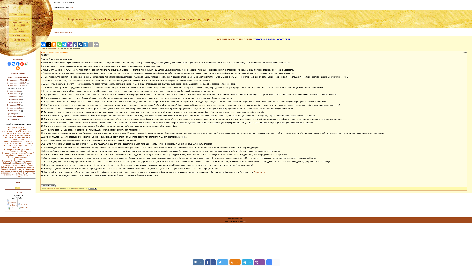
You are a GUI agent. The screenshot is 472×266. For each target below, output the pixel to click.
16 (58, 48)
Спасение (12, 167)
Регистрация (64, 32)
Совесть (30, 173)
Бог (22, 171)
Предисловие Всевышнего (17, 77)
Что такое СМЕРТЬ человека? (18, 137)
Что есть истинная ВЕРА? (18, 133)
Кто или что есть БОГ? (17, 128)
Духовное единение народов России (16, 153)
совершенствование (25, 167)
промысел (6, 165)
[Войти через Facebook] (18, 64)
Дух (24, 173)
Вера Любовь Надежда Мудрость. (109, 19)
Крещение (19, 169)
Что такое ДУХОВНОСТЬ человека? (17, 132)
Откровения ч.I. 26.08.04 (17, 80)
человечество (7, 173)
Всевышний (30, 171)
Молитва (17, 177)
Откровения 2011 (14, 97)
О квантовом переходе (17, 157)
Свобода (14, 161)
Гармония (5, 169)
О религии (18, 159)
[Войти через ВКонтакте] (13, 64)
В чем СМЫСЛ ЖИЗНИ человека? (17, 135)
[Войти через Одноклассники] (18, 68)
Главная (56, 32)
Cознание (6, 161)
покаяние (27, 175)
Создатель (15, 171)
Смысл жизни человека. (169, 19)
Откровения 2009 (14, 91)
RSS (71, 7)
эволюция (18, 173)
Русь (21, 175)
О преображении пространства (20, 154)
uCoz (245, 221)
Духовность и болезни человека (17, 149)
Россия (15, 175)
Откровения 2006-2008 (14, 88)
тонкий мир (28, 165)
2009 (48, 48)
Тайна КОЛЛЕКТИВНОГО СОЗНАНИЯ (17, 143)
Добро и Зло (18, 147)
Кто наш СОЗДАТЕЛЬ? (18, 130)
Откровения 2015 (14, 108)
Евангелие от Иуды (18, 151)
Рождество (29, 169)
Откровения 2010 (14, 94)
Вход (70, 32)
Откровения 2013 (14, 102)
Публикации (12, 114)
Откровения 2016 (14, 111)
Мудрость (28, 163)
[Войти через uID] (9, 64)
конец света (17, 165)
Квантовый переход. (201, 19)
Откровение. (75, 19)
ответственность (26, 161)
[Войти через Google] (26, 64)
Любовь (6, 163)
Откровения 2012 (14, 99)
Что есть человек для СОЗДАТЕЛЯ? (17, 145)
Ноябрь (53, 48)
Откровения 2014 (14, 105)
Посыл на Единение (15, 116)
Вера (12, 163)
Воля (12, 169)
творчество (5, 171)
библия (4, 167)
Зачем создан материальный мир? (17, 141)
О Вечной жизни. (18, 139)
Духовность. (143, 19)
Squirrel (77, 188)
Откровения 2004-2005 (16, 86)
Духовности (259, 172)
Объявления (12, 119)
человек (7, 175)
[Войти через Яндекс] (22, 64)
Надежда (19, 163)
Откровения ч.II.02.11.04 (17, 83)
